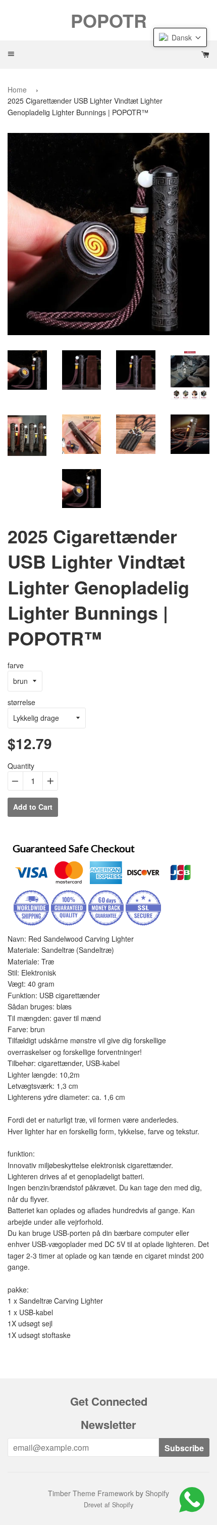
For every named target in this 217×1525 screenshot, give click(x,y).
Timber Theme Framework (91, 1493)
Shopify (157, 1493)
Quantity (21, 766)
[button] (180, 37)
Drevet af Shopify (108, 1504)
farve (16, 665)
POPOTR (109, 20)
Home (17, 89)
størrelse (21, 702)
